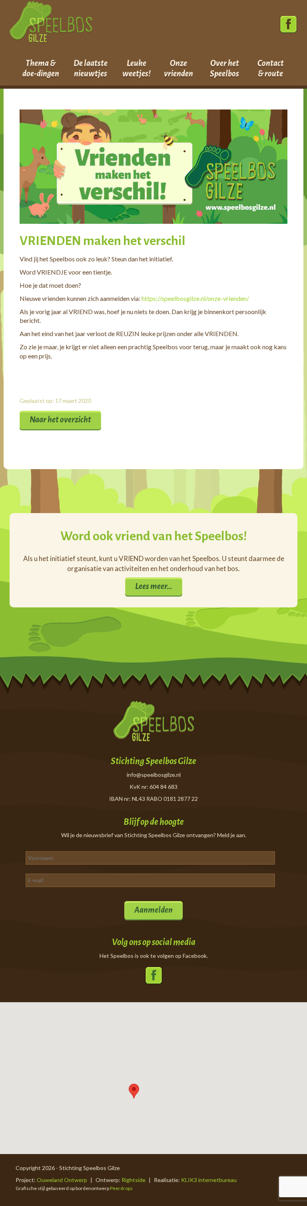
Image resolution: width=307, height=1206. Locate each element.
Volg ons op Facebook (288, 25)
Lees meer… (153, 586)
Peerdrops (121, 1188)
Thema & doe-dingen (40, 68)
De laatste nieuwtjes (91, 68)
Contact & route (270, 68)
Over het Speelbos (224, 68)
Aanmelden (153, 909)
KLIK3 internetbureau (209, 1179)
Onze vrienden (178, 68)
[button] (134, 1091)
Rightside (134, 1179)
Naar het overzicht (60, 419)
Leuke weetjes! (136, 68)
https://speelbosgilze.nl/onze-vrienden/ (195, 298)
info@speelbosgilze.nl (154, 774)
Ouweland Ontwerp (62, 1179)
